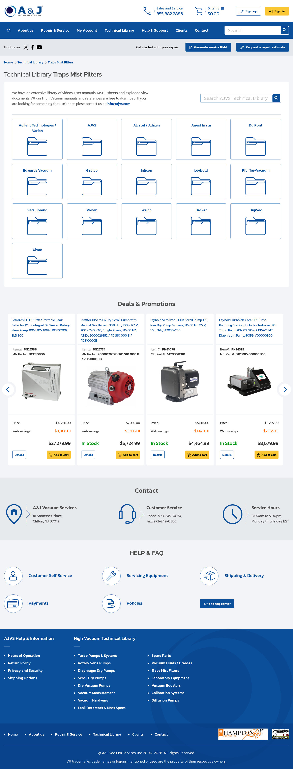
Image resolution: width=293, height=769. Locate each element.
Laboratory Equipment (170, 678)
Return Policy (19, 663)
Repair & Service (55, 30)
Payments (38, 603)
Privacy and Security (25, 670)
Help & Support (155, 30)
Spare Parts (161, 655)
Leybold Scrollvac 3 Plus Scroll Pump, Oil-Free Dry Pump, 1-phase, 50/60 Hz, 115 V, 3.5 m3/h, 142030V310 (179, 325)
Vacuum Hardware (93, 700)
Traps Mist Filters (61, 62)
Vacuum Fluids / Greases (172, 663)
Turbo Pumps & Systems (97, 655)
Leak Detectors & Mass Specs (101, 707)
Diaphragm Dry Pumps (96, 670)
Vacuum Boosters (166, 685)
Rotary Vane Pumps (94, 663)
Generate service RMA (210, 47)
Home (8, 62)
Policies (134, 603)
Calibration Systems (168, 692)
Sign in (279, 10)
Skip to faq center (217, 603)
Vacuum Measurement (96, 692)
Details (19, 454)
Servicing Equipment (147, 575)
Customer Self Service (50, 575)
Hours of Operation (24, 655)
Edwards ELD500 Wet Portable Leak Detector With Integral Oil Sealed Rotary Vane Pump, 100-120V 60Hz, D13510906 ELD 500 (40, 327)
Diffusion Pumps (165, 700)
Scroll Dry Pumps (92, 678)
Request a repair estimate (265, 47)
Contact (201, 30)
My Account (87, 30)
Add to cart (61, 454)
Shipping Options (22, 678)
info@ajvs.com (118, 103)
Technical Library (119, 30)
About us (25, 30)
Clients (181, 30)
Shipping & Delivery (244, 575)
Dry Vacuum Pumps (94, 685)
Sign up (251, 10)
